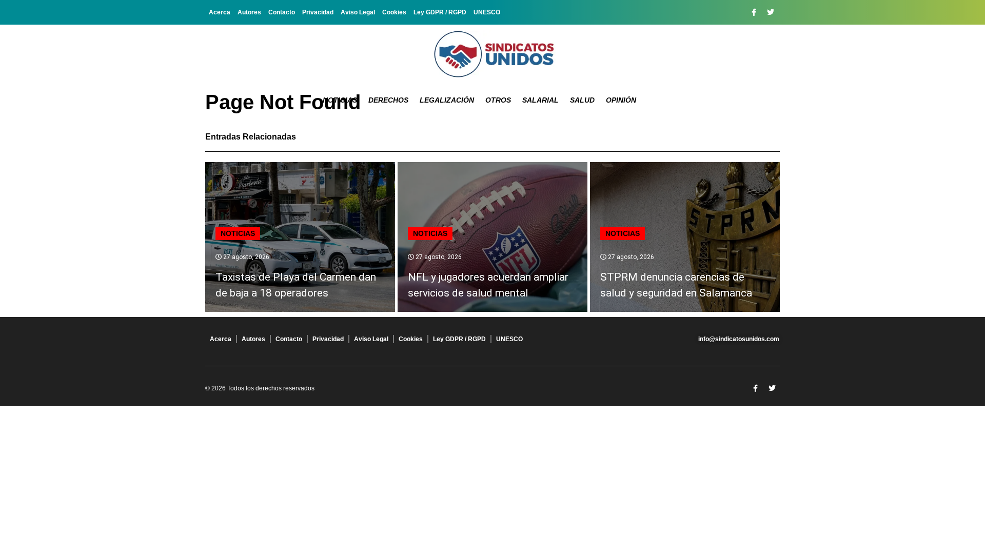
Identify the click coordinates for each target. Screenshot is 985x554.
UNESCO (487, 12)
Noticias (340, 100)
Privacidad (317, 12)
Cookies (394, 12)
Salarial (540, 100)
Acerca (219, 12)
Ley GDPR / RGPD (439, 12)
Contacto (281, 12)
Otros (498, 100)
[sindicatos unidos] (492, 54)
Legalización (447, 100)
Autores (249, 12)
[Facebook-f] (753, 12)
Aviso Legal (358, 12)
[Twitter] (770, 12)
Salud (582, 100)
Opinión (621, 100)
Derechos (388, 100)
